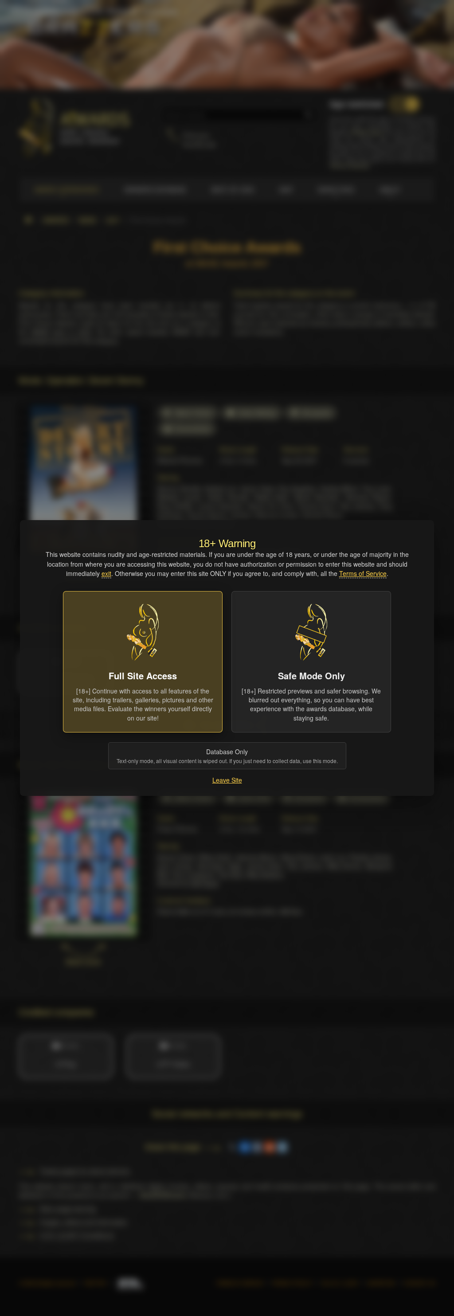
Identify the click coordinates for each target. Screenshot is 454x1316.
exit (106, 573)
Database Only (227, 755)
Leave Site (227, 780)
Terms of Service (363, 573)
